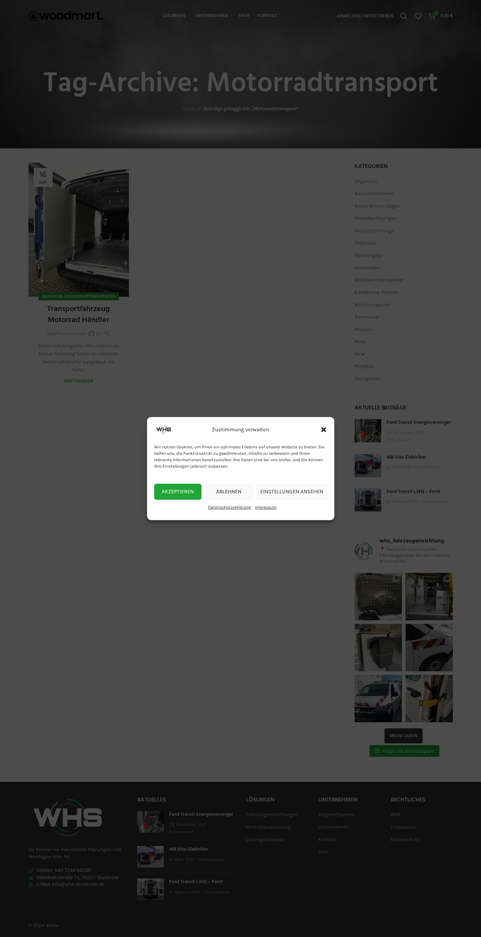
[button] (323, 429)
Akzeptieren (178, 491)
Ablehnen (228, 491)
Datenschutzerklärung (229, 507)
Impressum (266, 507)
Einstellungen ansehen (291, 491)
